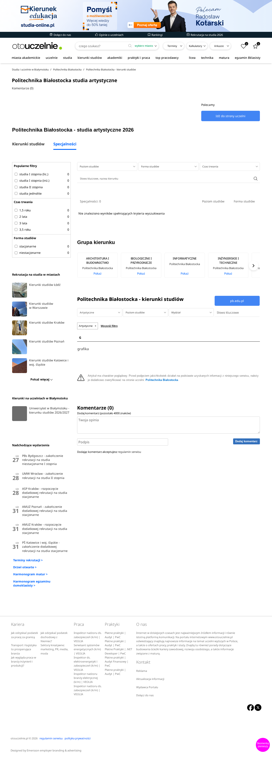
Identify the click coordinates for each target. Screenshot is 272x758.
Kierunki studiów (28, 144)
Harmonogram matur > (30, 574)
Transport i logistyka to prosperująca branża (24, 649)
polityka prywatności (78, 738)
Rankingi (157, 35)
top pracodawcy (167, 58)
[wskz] (136, 16)
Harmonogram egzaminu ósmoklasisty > (31, 583)
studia (67, 58)
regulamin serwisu (129, 452)
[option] (98, 265)
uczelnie (52, 58)
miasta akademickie (26, 58)
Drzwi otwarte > (25, 567)
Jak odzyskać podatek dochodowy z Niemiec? (54, 637)
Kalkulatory (195, 46)
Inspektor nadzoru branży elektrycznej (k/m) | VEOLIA (86, 678)
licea (192, 58)
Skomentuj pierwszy (263, 745)
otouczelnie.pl (19, 738)
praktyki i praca (139, 58)
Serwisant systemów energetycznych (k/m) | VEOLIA (87, 649)
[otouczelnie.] (37, 46)
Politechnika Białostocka (162, 380)
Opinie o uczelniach (110, 35)
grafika (83, 349)
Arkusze (219, 46)
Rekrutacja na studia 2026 (206, 35)
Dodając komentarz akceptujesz (109, 452)
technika (207, 58)
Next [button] (253, 265)
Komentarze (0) (22, 88)
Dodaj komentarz (246, 441)
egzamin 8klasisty (247, 58)
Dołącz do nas (62, 35)
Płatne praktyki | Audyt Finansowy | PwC (116, 662)
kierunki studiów (90, 58)
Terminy (172, 46)
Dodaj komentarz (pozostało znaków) (104, 413)
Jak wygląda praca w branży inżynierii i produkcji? (23, 662)
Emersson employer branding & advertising (54, 750)
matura (224, 58)
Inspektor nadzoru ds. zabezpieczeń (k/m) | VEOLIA (88, 637)
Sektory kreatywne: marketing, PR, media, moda (54, 649)
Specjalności (64, 144)
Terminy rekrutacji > (28, 560)
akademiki (114, 58)
